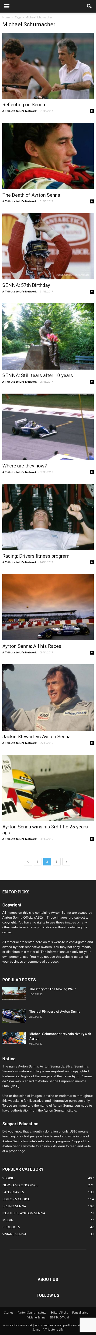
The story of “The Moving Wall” (52, 989)
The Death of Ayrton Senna (31, 195)
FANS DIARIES (13, 1192)
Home (6, 17)
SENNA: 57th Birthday (26, 285)
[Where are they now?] (48, 427)
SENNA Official (59, 1317)
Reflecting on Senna (23, 104)
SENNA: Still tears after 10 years (37, 375)
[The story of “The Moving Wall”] (14, 993)
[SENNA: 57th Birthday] (48, 246)
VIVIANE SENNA (14, 1234)
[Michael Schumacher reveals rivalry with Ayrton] (14, 1038)
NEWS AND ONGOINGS (20, 1185)
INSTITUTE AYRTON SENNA (23, 1213)
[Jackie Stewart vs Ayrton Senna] (48, 697)
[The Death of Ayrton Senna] (48, 156)
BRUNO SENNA (14, 1206)
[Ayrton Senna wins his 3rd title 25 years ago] (48, 788)
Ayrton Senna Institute (32, 1312)
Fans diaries (80, 1312)
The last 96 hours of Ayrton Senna (54, 1011)
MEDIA (7, 1220)
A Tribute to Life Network (19, 111)
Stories (8, 1312)
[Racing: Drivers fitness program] (48, 517)
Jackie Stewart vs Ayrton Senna (36, 736)
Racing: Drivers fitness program (35, 556)
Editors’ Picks (59, 1312)
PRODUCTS (11, 1227)
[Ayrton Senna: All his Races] (48, 607)
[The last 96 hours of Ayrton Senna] (14, 1016)
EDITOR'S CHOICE (16, 1199)
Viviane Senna (36, 1317)
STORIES (9, 1178)
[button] (89, 6)
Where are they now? (24, 466)
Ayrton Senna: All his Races (31, 646)
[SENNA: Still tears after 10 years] (48, 336)
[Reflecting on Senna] (48, 66)
